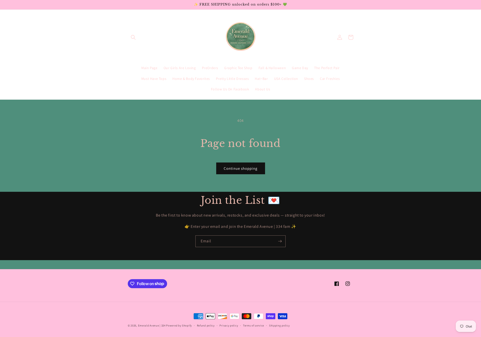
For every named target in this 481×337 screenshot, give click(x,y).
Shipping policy (279, 325)
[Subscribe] (279, 241)
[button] (133, 37)
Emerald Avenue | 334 (152, 325)
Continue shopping (241, 168)
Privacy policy (228, 325)
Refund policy (206, 325)
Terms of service (253, 325)
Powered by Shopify (179, 325)
